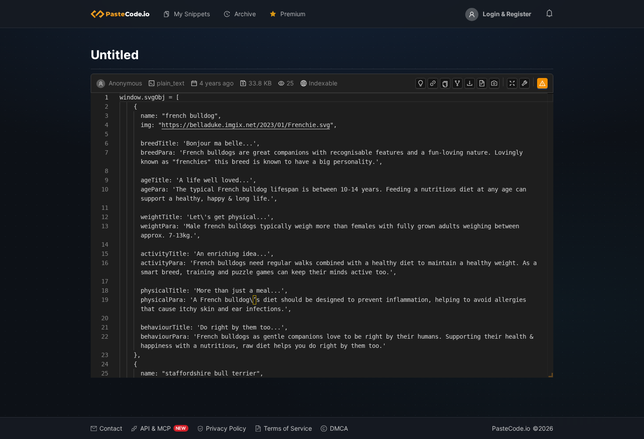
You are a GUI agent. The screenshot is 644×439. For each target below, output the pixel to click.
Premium (292, 14)
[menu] (322, 14)
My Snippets (192, 14)
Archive (245, 14)
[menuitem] (123, 14)
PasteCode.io (511, 428)
